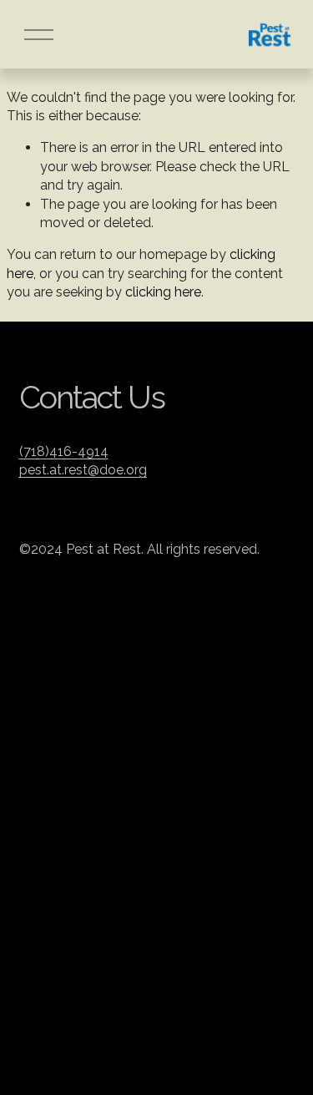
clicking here (163, 292)
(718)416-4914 (64, 451)
